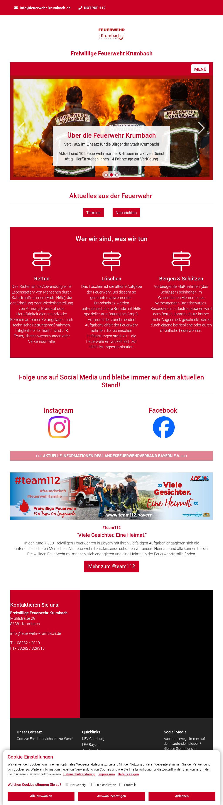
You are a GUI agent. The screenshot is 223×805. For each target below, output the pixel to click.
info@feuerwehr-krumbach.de (45, 8)
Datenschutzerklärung (79, 774)
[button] (106, 175)
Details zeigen (128, 774)
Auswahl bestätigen (111, 796)
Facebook (163, 410)
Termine (93, 212)
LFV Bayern (91, 745)
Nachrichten (126, 212)
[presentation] (21, 128)
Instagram (58, 410)
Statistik (130, 785)
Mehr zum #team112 (111, 566)
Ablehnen (182, 796)
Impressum (106, 774)
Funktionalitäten (105, 785)
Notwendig (78, 785)
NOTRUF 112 (95, 8)
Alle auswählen (41, 796)
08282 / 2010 (28, 642)
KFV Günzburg (93, 739)
